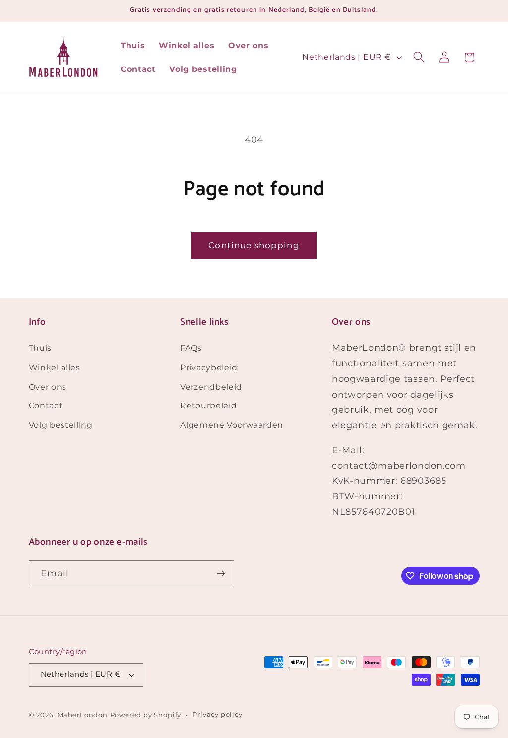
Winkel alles (54, 367)
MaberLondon (82, 715)
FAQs (191, 348)
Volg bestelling (61, 425)
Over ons (48, 387)
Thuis (40, 348)
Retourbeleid (208, 405)
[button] (419, 57)
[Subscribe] (221, 573)
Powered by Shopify (146, 715)
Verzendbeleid (211, 387)
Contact (46, 405)
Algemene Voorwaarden (231, 425)
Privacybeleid (209, 367)
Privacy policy (217, 714)
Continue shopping (254, 245)
